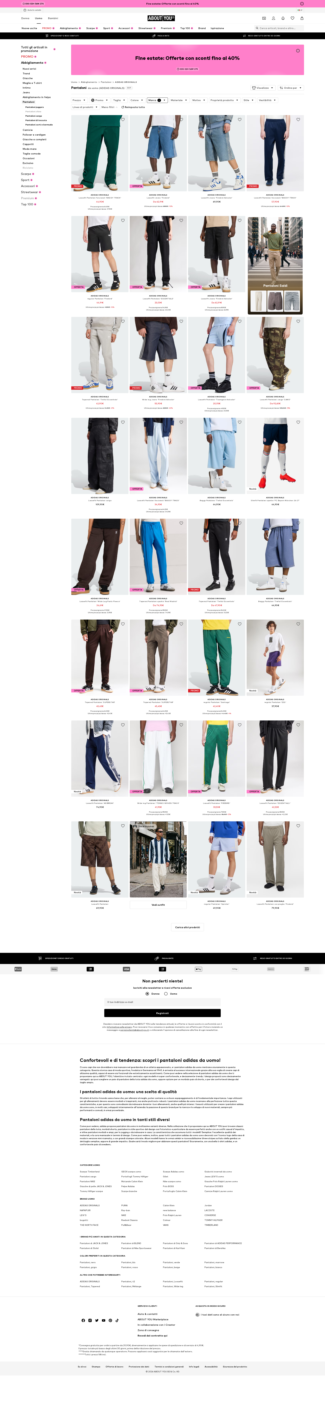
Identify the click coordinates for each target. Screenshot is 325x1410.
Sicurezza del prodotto (235, 1367)
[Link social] (83, 1321)
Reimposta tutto (135, 107)
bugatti (84, 1220)
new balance (169, 1210)
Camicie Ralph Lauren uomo (218, 1191)
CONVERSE (210, 1215)
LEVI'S (83, 1215)
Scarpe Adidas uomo (173, 1172)
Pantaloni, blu (128, 1262)
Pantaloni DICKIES (213, 1186)
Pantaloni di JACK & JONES (94, 1243)
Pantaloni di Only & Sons (175, 1243)
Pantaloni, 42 (128, 1281)
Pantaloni (106, 82)
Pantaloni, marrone (214, 1262)
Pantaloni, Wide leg (173, 1286)
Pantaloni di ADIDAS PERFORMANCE (223, 1243)
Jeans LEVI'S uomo (214, 1176)
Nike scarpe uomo (172, 1181)
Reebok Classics (129, 1220)
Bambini (53, 18)
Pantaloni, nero (88, 1262)
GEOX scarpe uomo (131, 1172)
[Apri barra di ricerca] (256, 28)
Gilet (165, 1176)
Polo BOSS (168, 1186)
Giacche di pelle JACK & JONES (96, 1186)
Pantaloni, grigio (88, 1267)
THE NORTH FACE (89, 1225)
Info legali (194, 1367)
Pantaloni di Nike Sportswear (136, 1248)
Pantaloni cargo (88, 1176)
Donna (25, 18)
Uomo (38, 18)
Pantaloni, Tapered (90, 1286)
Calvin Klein (169, 1205)
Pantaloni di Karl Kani (174, 1248)
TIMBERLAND (211, 1225)
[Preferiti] (292, 18)
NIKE (123, 1215)
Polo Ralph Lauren (172, 1215)
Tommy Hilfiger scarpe (91, 1191)
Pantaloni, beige (171, 1267)
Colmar (166, 1220)
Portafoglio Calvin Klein (175, 1191)
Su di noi (82, 1367)
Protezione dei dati (139, 1367)
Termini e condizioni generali (169, 1367)
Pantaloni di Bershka (214, 1248)
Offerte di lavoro (114, 1367)
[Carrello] (302, 18)
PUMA (124, 1205)
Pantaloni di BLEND (131, 1243)
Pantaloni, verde (171, 1262)
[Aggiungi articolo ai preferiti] (123, 120)
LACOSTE (209, 1210)
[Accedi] (274, 18)
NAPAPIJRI (85, 1210)
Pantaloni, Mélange (131, 1286)
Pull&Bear (126, 1225)
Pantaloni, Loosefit (173, 1281)
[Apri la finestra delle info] (302, 4)
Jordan (208, 1205)
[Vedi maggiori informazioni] (100, 211)
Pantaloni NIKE (87, 1181)
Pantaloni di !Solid (89, 1248)
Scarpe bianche (129, 1191)
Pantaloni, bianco (213, 1267)
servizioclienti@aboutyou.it (134, 1030)
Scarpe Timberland (90, 1172)
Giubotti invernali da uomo (218, 1172)
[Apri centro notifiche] (283, 18)
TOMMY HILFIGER (213, 1220)
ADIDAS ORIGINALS (126, 82)
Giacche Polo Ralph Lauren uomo (221, 1181)
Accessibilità (211, 1367)
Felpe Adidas (128, 1186)
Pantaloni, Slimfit (213, 1286)
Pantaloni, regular (213, 1281)
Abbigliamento (89, 82)
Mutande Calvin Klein (132, 1181)
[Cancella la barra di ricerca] (301, 28)
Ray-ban (125, 1210)
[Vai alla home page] (98, 1307)
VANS (166, 1225)
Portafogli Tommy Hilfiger (134, 1176)
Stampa (96, 1367)
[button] (263, 88)
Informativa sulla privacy (119, 1027)
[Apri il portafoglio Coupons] (264, 18)
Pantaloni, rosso (129, 1267)
